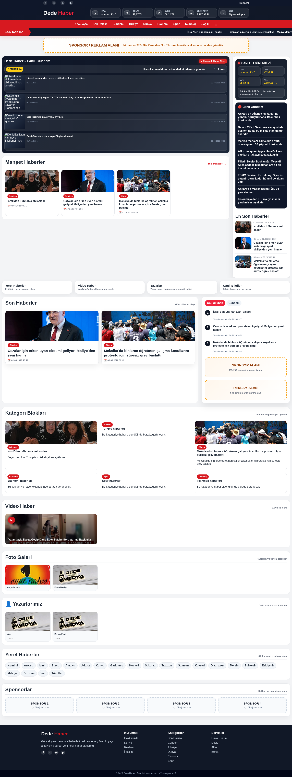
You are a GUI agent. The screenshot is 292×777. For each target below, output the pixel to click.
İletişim (128, 751)
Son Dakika (100, 24)
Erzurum (28, 673)
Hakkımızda (131, 738)
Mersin (234, 665)
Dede (58, 13)
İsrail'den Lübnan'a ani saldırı (187, 32)
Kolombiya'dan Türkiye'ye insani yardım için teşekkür (259, 201)
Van (43, 673)
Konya (100, 665)
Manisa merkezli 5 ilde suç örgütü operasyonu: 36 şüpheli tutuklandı (260, 143)
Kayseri (200, 665)
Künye (128, 742)
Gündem (118, 24)
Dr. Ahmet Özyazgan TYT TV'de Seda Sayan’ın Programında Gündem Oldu (69, 97)
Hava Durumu (219, 738)
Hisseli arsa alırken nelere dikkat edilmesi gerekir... (162, 69)
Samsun (183, 665)
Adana (85, 665)
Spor (176, 24)
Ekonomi (162, 24)
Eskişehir (268, 665)
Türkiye (133, 24)
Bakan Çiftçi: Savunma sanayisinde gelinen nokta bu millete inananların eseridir (260, 131)
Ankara (28, 665)
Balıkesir (250, 665)
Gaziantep (116, 665)
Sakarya (150, 665)
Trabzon (167, 665)
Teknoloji (190, 24)
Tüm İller (57, 673)
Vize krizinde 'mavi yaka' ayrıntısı (45, 116)
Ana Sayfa (81, 24)
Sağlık (205, 24)
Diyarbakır (217, 665)
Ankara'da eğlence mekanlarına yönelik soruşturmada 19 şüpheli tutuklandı (259, 117)
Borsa (214, 751)
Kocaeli (134, 665)
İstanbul (13, 665)
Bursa (55, 665)
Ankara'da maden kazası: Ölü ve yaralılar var (258, 190)
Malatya (12, 673)
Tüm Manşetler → (217, 163)
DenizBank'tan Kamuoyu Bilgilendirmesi (50, 136)
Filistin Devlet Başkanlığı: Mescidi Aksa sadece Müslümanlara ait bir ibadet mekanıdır (259, 165)
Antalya (70, 665)
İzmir (42, 665)
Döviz (214, 742)
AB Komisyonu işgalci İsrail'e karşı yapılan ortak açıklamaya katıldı (260, 153)
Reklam (244, 3)
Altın (214, 747)
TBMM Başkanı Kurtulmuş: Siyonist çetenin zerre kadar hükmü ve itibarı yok (261, 178)
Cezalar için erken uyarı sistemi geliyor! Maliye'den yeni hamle (249, 32)
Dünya (147, 24)
